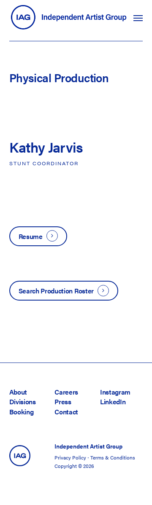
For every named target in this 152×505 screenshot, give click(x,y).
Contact (66, 411)
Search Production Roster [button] (56, 290)
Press (62, 401)
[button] (138, 17)
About (18, 392)
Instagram (115, 392)
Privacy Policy (70, 457)
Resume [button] (31, 236)
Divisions (22, 401)
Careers (66, 392)
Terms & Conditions (112, 457)
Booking (21, 411)
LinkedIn (112, 401)
